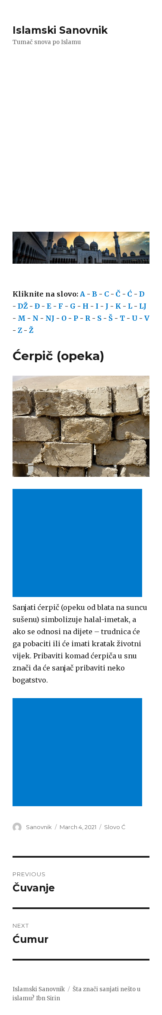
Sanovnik (39, 826)
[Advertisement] (81, 145)
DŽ (23, 306)
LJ (142, 306)
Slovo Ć (114, 826)
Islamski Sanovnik (60, 30)
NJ (49, 318)
